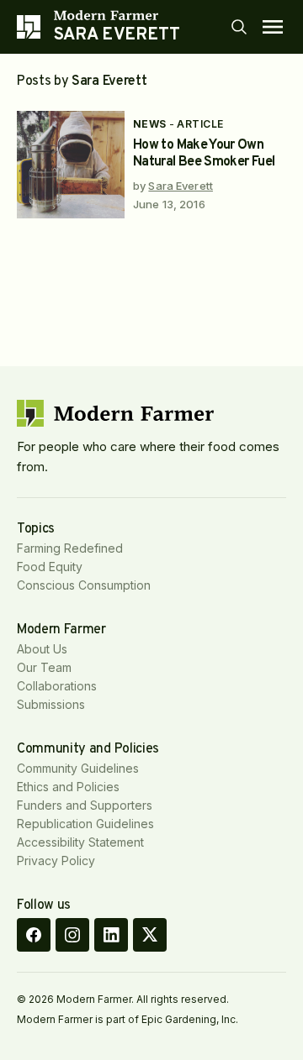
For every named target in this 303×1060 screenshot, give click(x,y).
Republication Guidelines (85, 823)
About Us (42, 649)
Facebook (33, 935)
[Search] (239, 27)
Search (239, 27)
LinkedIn (111, 935)
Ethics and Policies (68, 786)
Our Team (44, 667)
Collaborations (57, 686)
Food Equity (49, 566)
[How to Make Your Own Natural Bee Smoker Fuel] (71, 164)
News (150, 124)
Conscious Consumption (84, 585)
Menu (272, 26)
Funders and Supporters (84, 805)
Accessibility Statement (80, 842)
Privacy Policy (56, 860)
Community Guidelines (78, 768)
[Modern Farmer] (117, 15)
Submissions (51, 704)
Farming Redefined (70, 548)
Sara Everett (180, 185)
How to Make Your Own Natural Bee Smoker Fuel (203, 154)
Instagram (72, 935)
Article (200, 124)
